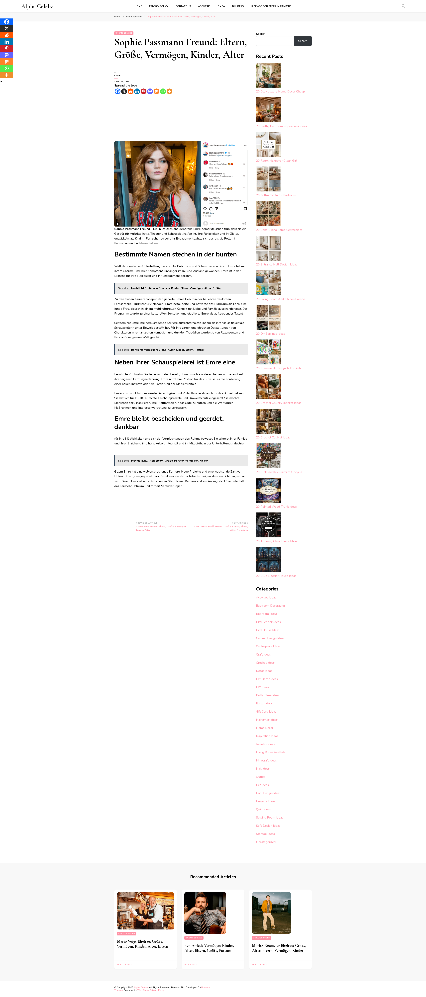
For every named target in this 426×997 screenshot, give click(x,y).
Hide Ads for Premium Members (271, 6)
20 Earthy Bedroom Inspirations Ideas (281, 126)
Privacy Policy (158, 6)
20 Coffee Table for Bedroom (276, 195)
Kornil (118, 75)
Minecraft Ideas (266, 760)
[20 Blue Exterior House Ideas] (268, 560)
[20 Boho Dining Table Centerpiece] (268, 214)
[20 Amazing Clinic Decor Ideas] (268, 525)
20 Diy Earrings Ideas (270, 334)
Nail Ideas (263, 769)
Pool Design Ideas (268, 793)
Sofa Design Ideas (268, 826)
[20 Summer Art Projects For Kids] (268, 352)
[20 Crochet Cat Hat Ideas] (268, 422)
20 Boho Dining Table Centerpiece (279, 230)
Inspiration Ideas (267, 736)
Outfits (260, 777)
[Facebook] (117, 91)
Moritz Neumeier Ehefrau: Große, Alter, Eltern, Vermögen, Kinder (279, 948)
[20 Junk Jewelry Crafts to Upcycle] (268, 456)
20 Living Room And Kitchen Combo (280, 299)
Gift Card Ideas (266, 712)
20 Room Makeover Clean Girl (276, 161)
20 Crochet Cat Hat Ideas (273, 437)
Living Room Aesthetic (271, 752)
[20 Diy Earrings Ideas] (268, 318)
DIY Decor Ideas (267, 679)
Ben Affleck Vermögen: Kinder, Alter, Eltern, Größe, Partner (209, 948)
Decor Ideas (264, 671)
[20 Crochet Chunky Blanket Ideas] (268, 387)
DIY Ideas (262, 687)
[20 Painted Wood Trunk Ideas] (268, 491)
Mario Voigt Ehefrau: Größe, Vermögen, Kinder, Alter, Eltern (142, 944)
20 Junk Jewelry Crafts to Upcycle (279, 472)
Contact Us (183, 6)
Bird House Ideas (267, 630)
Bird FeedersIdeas (268, 622)
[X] (124, 91)
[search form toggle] (403, 5)
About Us (204, 6)
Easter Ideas (264, 703)
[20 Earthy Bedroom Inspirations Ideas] (268, 110)
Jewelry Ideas (265, 744)
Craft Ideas (263, 655)
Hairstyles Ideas (267, 720)
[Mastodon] (150, 91)
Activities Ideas (266, 597)
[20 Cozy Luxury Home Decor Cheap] (268, 76)
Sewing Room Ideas (269, 818)
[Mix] (156, 91)
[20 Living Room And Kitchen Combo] (268, 283)
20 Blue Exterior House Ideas (276, 576)
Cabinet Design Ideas (270, 638)
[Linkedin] (137, 91)
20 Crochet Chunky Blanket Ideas (278, 403)
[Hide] (1, 81)
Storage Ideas (265, 834)
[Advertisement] (181, 118)
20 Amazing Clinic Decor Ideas (276, 541)
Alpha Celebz (37, 6)
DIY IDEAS (238, 6)
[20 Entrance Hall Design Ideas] (268, 249)
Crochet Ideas (265, 663)
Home (138, 6)
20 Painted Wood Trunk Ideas (276, 507)
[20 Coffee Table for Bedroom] (268, 179)
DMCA (221, 6)
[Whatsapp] (163, 91)
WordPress (143, 990)
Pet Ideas (262, 785)
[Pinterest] (143, 91)
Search (260, 34)
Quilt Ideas (263, 809)
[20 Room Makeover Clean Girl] (268, 145)
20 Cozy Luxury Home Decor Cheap (280, 91)
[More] (169, 91)
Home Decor (264, 728)
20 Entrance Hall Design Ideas (276, 264)
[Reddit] (130, 91)
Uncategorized (123, 33)
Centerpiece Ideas (268, 646)
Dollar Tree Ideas (268, 695)
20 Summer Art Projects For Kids (278, 368)
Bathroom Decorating (270, 606)
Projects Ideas (265, 801)
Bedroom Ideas (266, 614)
